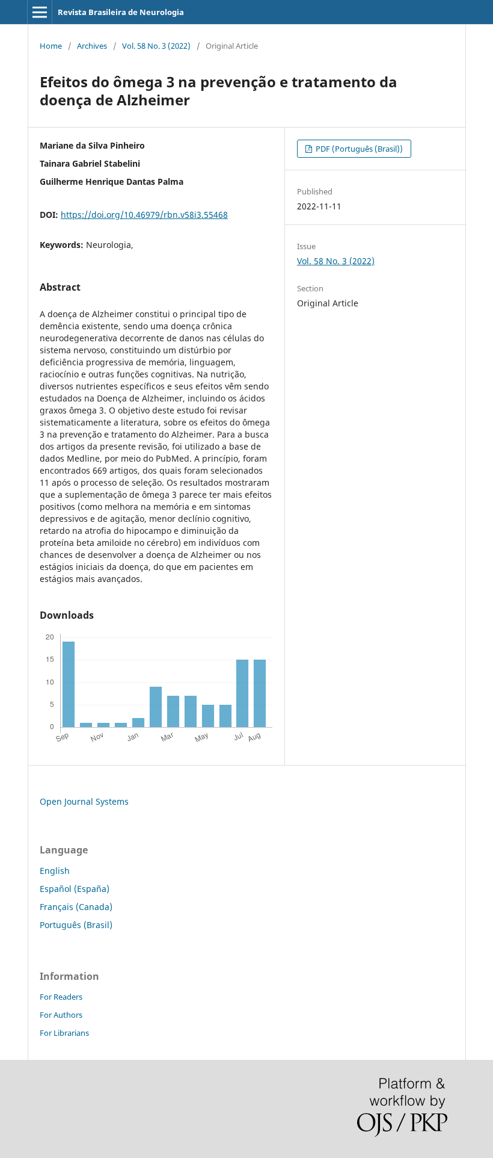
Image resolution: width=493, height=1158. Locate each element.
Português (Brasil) (76, 924)
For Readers (61, 996)
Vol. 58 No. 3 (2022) (156, 45)
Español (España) (74, 888)
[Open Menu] (40, 12)
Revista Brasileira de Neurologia (121, 12)
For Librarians (64, 1032)
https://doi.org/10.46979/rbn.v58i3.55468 (144, 214)
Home (51, 45)
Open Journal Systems (84, 801)
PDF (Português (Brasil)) (358, 148)
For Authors (61, 1014)
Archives (92, 45)
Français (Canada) (76, 906)
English (55, 870)
